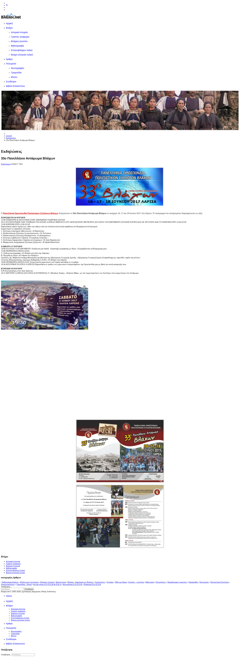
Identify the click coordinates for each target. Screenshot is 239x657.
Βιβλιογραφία (17, 46)
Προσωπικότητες (8, 584)
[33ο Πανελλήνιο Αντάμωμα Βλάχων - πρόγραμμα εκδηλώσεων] (119, 516)
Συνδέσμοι (11, 81)
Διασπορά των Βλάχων (84, 582)
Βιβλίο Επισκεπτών (15, 86)
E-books (110, 582)
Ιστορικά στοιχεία (19, 32)
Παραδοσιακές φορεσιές (177, 582)
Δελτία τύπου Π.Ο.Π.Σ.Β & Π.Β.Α (47, 584)
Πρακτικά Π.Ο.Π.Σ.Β (92, 584)
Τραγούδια (16, 72)
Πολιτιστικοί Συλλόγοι (219, 582)
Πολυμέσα (11, 63)
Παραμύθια (193, 582)
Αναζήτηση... (6, 587)
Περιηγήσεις (161, 582)
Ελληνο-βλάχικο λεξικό (15, 570)
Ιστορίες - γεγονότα (136, 582)
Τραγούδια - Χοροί (24, 584)
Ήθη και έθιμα (121, 582)
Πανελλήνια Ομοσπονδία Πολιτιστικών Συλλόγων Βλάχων (30, 213)
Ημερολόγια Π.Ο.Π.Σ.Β (72, 584)
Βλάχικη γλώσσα (19, 41)
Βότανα (70, 582)
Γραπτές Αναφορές (13, 564)
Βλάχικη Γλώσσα (13, 566)
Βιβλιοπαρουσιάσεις (10, 582)
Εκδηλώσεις (6, 164)
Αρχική (9, 23)
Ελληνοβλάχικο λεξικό (21, 50)
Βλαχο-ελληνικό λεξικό (22, 54)
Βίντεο (14, 77)
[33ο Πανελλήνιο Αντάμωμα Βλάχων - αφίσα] (119, 451)
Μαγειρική (150, 582)
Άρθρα (9, 59)
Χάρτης (9, 596)
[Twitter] (7, 5)
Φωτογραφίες (17, 68)
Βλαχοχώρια (61, 582)
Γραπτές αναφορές (20, 37)
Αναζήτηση (29, 589)
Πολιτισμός (204, 582)
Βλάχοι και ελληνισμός (29, 582)
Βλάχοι (9, 28)
